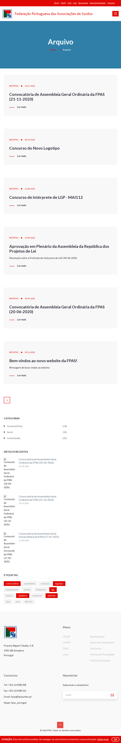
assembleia (29, 583)
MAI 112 (28, 601)
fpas (8, 601)
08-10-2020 (30, 139)
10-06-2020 (30, 237)
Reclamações (83, 3)
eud (18, 601)
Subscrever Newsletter (97, 3)
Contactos (111, 3)
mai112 (9, 595)
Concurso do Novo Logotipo (34, 148)
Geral (37, 432)
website (51, 595)
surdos (27, 589)
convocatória (12, 583)
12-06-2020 (30, 188)
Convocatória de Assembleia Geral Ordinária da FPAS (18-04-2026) (37, 461)
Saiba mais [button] (103, 739)
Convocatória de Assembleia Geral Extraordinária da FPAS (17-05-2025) (39, 535)
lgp (53, 589)
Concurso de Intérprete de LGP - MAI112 (46, 197)
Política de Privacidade (102, 654)
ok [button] (115, 739)
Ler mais (21, 107)
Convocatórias (37, 426)
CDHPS (63, 3)
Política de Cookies (100, 660)
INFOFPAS (13, 85)
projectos (37, 595)
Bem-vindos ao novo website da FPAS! (43, 360)
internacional (12, 589)
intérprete (41, 589)
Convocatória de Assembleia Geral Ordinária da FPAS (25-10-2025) (37, 498)
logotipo (59, 583)
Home (52, 49)
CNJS (69, 3)
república (22, 595)
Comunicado (37, 438)
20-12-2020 (30, 352)
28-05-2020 (30, 298)
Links (75, 3)
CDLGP (56, 3)
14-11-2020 (30, 85)
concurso (45, 583)
